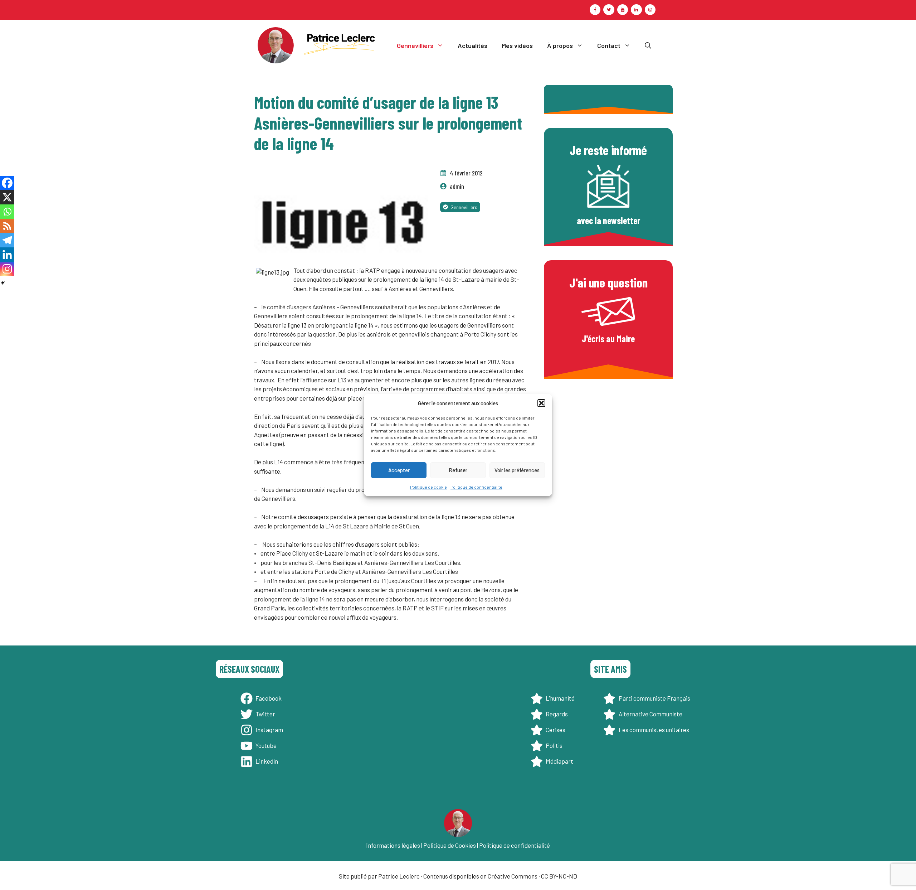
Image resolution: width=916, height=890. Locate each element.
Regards (557, 713)
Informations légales (393, 845)
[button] (541, 403)
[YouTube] (622, 9)
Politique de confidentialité (476, 486)
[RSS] (7, 226)
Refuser (458, 470)
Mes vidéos (517, 45)
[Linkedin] (7, 254)
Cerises (555, 729)
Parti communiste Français (654, 698)
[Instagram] (650, 9)
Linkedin (266, 761)
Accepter (399, 470)
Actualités (472, 45)
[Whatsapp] (7, 211)
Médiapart (559, 761)
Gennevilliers (415, 45)
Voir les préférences (517, 470)
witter (267, 713)
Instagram (269, 729)
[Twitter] (608, 9)
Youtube (266, 745)
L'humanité (560, 698)
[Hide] (3, 283)
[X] (7, 197)
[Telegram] (7, 240)
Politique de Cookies (449, 845)
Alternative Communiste (650, 713)
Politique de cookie (428, 486)
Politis (554, 745)
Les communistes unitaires (654, 729)
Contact (608, 45)
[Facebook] (595, 9)
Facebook (268, 698)
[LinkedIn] (636, 9)
